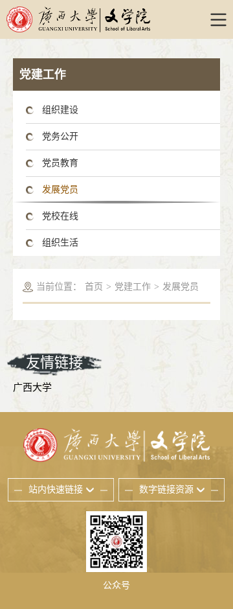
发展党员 (60, 189)
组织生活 (60, 242)
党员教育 (60, 163)
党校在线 (60, 216)
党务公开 (60, 136)
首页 (94, 287)
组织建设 (60, 110)
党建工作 (133, 287)
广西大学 (32, 387)
